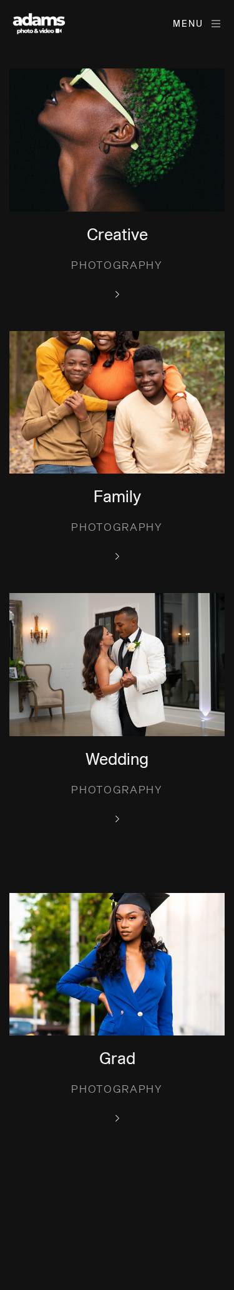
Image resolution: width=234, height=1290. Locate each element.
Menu (188, 24)
